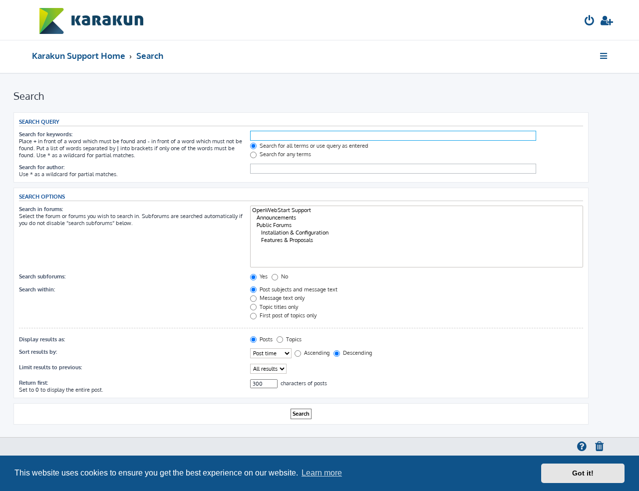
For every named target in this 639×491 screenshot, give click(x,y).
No (284, 276)
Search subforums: (42, 276)
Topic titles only (278, 306)
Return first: (33, 382)
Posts (265, 339)
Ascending (316, 352)
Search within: (37, 289)
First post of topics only (287, 315)
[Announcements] (416, 218)
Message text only (281, 297)
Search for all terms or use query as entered (313, 145)
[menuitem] (590, 21)
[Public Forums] (416, 225)
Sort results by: (38, 351)
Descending (356, 352)
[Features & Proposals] (416, 240)
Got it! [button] (583, 473)
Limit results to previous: (50, 367)
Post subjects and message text (297, 289)
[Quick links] (604, 56)
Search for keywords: (45, 134)
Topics (293, 339)
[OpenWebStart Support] (416, 210)
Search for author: (41, 167)
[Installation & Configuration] (416, 233)
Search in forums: (41, 209)
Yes (263, 276)
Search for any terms (284, 154)
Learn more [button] (322, 473)
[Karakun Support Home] (91, 20)
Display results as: (42, 339)
